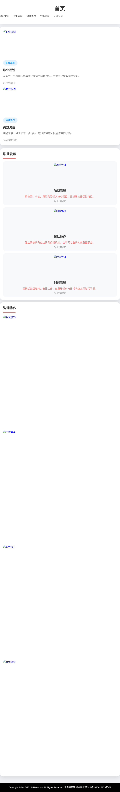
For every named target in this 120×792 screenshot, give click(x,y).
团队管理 (58, 16)
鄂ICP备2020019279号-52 (98, 787)
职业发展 (17, 16)
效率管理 (44, 16)
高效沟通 (9, 127)
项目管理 (60, 190)
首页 (60, 8)
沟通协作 (31, 16)
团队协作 (60, 236)
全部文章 (4, 16)
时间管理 (60, 282)
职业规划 (9, 70)
